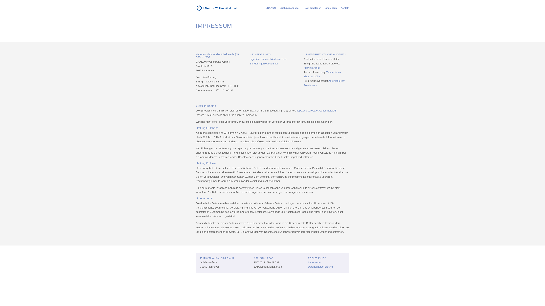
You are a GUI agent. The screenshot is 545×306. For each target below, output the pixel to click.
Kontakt (345, 8)
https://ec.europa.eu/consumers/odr (316, 110)
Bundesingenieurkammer (264, 63)
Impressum (314, 262)
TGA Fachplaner (312, 8)
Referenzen (330, 8)
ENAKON (271, 8)
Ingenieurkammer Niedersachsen (268, 59)
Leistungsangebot (289, 8)
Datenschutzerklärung (320, 266)
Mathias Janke (312, 67)
